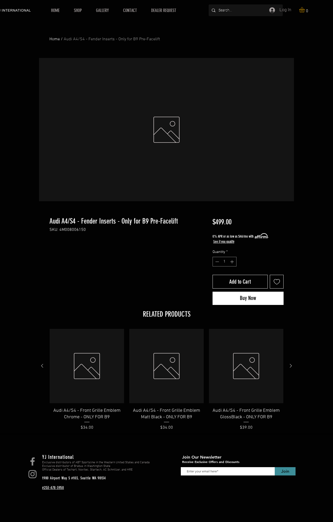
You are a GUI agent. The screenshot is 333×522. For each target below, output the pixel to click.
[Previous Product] (42, 366)
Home (54, 39)
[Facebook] (32, 461)
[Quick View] (87, 366)
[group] (166, 380)
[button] (305, 9)
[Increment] (232, 261)
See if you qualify (223, 241)
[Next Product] (291, 366)
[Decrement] (216, 261)
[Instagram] (32, 474)
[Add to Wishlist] (277, 282)
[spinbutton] (224, 261)
